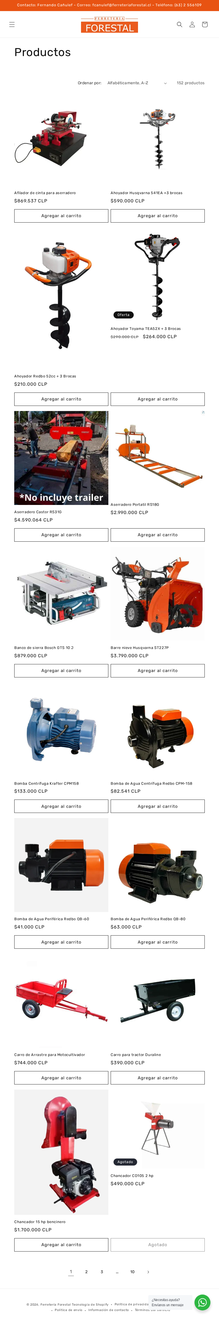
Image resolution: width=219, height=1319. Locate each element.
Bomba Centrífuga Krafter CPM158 (46, 783)
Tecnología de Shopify (90, 1304)
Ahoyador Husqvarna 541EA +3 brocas (146, 193)
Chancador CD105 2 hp (132, 1176)
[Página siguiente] (148, 1272)
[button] (12, 24)
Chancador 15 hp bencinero (40, 1222)
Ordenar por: (90, 83)
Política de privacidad (133, 1304)
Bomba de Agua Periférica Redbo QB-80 (148, 919)
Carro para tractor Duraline (136, 1055)
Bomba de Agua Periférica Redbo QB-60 (51, 919)
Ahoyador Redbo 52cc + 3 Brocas (45, 376)
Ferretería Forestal (55, 1304)
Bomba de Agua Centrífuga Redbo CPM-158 (151, 783)
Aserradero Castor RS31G (38, 512)
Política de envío (68, 1310)
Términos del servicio (152, 1310)
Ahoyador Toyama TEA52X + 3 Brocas (146, 328)
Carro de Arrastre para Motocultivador (49, 1055)
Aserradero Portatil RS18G (135, 504)
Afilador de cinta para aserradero (45, 193)
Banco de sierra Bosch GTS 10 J (44, 648)
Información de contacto (108, 1310)
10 (132, 1271)
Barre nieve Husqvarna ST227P (140, 648)
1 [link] (71, 1271)
